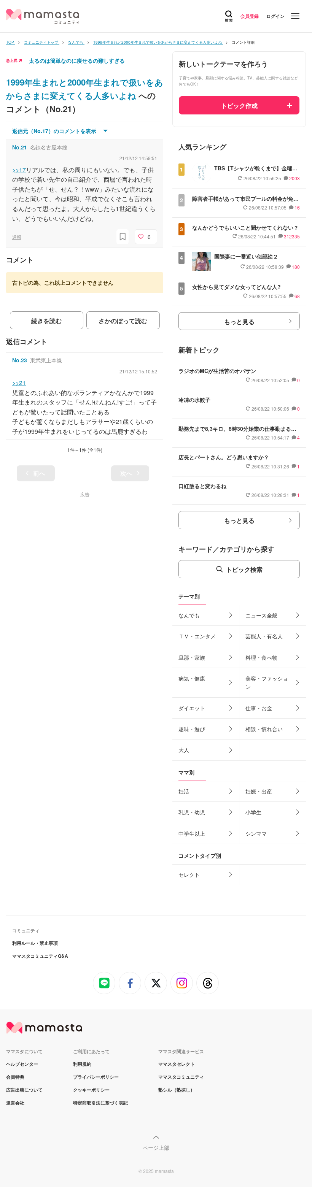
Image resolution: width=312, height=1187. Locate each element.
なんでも (189, 615)
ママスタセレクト (176, 1064)
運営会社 (15, 1102)
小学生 (253, 812)
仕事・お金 (258, 708)
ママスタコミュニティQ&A (40, 956)
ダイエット (191, 708)
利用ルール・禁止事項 (35, 943)
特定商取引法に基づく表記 (100, 1102)
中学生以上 (191, 833)
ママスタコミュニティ (181, 1076)
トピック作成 (239, 105)
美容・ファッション (266, 682)
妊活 (183, 791)
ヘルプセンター (22, 1064)
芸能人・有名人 (264, 636)
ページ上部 (156, 1147)
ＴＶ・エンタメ (197, 636)
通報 (16, 236)
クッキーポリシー (91, 1089)
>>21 (19, 382)
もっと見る (239, 321)
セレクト (189, 874)
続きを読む (46, 320)
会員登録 (249, 16)
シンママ (256, 833)
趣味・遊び (191, 729)
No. (19, 147)
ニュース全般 (261, 615)
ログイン (275, 16)
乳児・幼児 (191, 812)
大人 (183, 750)
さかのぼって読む (123, 320)
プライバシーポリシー (96, 1076)
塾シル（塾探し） (176, 1089)
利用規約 (82, 1064)
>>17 (19, 169)
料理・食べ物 (261, 657)
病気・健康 (191, 678)
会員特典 (15, 1076)
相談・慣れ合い (264, 729)
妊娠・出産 (258, 791)
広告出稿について (24, 1089)
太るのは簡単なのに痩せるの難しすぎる (77, 60)
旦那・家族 (191, 657)
